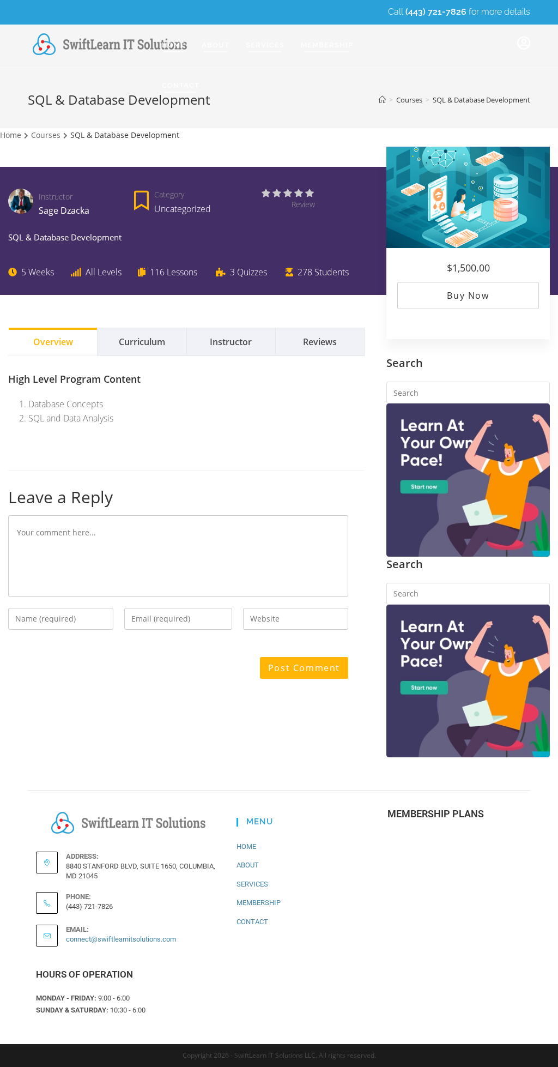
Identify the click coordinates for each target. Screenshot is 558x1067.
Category (169, 194)
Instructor (55, 196)
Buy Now (468, 296)
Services (252, 884)
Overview (53, 342)
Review (303, 204)
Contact (252, 922)
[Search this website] (468, 392)
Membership (258, 903)
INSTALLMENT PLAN (433, 879)
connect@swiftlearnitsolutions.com (121, 939)
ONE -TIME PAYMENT (433, 844)
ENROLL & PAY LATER (435, 915)
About (247, 865)
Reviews (320, 342)
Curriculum (142, 342)
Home (246, 846)
